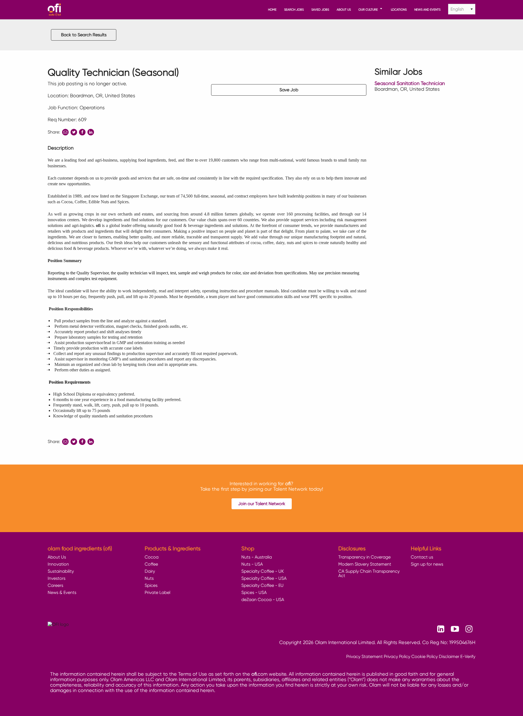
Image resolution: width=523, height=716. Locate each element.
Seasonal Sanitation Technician (410, 83)
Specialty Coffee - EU (262, 585)
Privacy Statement (364, 656)
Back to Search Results (84, 34)
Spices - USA (254, 592)
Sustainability (61, 571)
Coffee (151, 564)
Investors (56, 578)
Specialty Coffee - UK (262, 571)
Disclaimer (449, 656)
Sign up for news (427, 564)
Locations (399, 9)
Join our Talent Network (261, 503)
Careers (55, 585)
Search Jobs (294, 9)
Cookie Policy (424, 656)
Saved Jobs (320, 9)
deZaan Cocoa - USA (262, 599)
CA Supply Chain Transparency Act (369, 573)
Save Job (288, 89)
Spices (151, 585)
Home (272, 9)
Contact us (422, 557)
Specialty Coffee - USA (264, 578)
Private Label (157, 592)
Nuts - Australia (256, 557)
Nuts (149, 578)
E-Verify (467, 656)
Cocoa (152, 557)
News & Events (62, 592)
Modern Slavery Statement (364, 564)
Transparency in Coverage (364, 557)
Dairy (150, 571)
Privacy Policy (397, 656)
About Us (344, 9)
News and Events (427, 9)
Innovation (58, 564)
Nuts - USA (252, 564)
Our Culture (368, 9)
